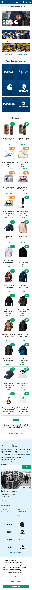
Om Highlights (4, 511)
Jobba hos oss (5, 514)
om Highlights (26, 454)
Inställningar (16, 577)
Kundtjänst (4, 509)
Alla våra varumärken (16, 552)
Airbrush (22, 41)
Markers (8, 54)
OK (26, 467)
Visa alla (16, 420)
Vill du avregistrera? (6, 462)
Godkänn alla (16, 586)
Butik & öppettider (21, 511)
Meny (17, 2)
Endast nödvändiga (16, 581)
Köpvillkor (19, 509)
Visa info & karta (25, 487)
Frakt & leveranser (5, 516)
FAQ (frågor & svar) (21, 516)
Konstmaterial (22, 54)
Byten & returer (20, 513)
